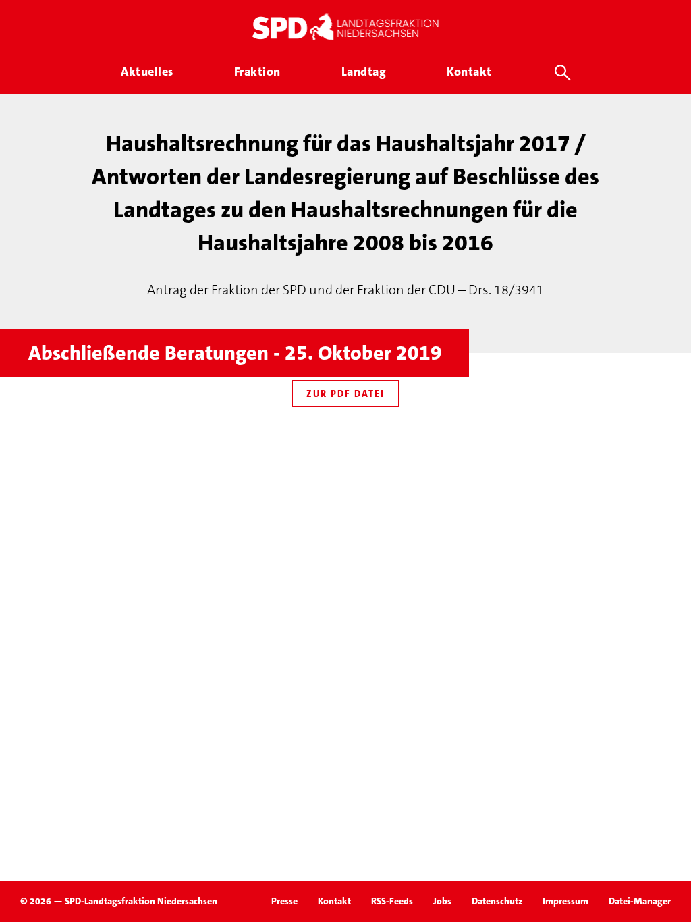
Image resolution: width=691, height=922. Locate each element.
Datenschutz (497, 901)
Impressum (565, 901)
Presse (284, 901)
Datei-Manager (640, 901)
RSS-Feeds (392, 901)
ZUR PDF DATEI (345, 393)
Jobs (442, 901)
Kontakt (334, 901)
